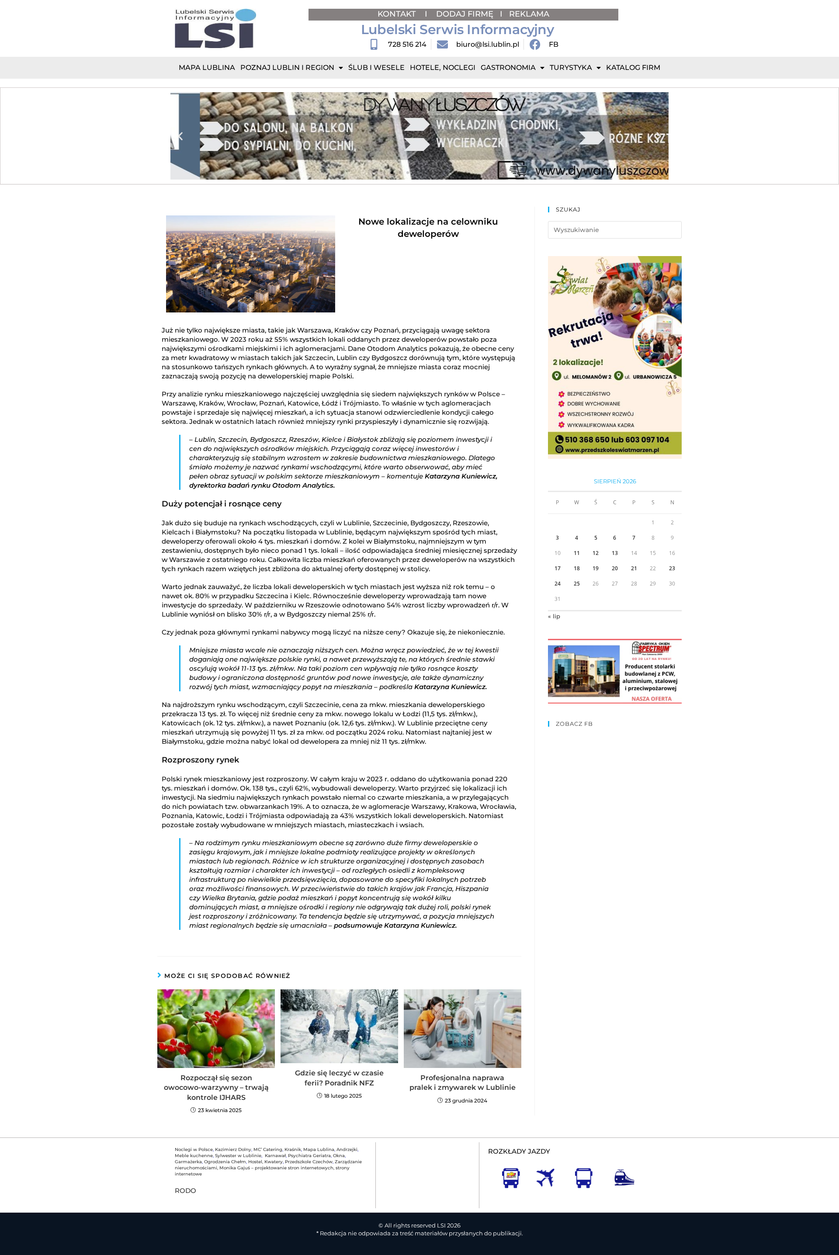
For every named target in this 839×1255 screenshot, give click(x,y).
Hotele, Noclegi (442, 67)
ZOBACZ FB (574, 723)
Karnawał (274, 1155)
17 (558, 568)
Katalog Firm (633, 67)
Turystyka (571, 67)
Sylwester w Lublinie (238, 1155)
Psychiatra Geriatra (309, 1155)
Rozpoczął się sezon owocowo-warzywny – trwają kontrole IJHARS (216, 1088)
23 (672, 568)
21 (634, 568)
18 (577, 568)
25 (577, 583)
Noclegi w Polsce (194, 1149)
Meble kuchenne (194, 1155)
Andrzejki (346, 1149)
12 (596, 553)
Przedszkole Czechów (309, 1162)
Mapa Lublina (207, 67)
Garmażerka (188, 1162)
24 (558, 583)
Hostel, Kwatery (265, 1162)
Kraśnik (292, 1149)
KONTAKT (398, 14)
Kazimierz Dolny (233, 1149)
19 (596, 568)
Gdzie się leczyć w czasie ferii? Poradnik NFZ (339, 1078)
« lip (554, 616)
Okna (339, 1155)
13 (615, 553)
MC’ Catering (267, 1149)
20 (615, 568)
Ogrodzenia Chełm (225, 1162)
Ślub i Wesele (376, 67)
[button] (180, 136)
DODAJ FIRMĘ (464, 14)
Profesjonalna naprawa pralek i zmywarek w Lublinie (462, 1083)
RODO (185, 1190)
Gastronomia (508, 67)
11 (577, 553)
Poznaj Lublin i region (287, 67)
